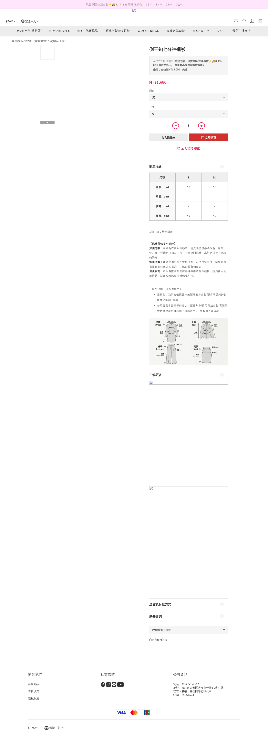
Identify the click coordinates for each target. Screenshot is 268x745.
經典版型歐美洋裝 (118, 31)
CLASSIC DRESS (148, 31)
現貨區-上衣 (57, 41)
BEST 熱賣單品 (87, 31)
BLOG (221, 31)
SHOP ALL (199, 31)
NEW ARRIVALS (59, 31)
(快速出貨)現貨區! (29, 31)
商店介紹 (33, 684)
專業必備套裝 (176, 31)
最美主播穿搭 (241, 31)
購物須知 (33, 691)
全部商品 (17, 41)
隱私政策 (33, 698)
